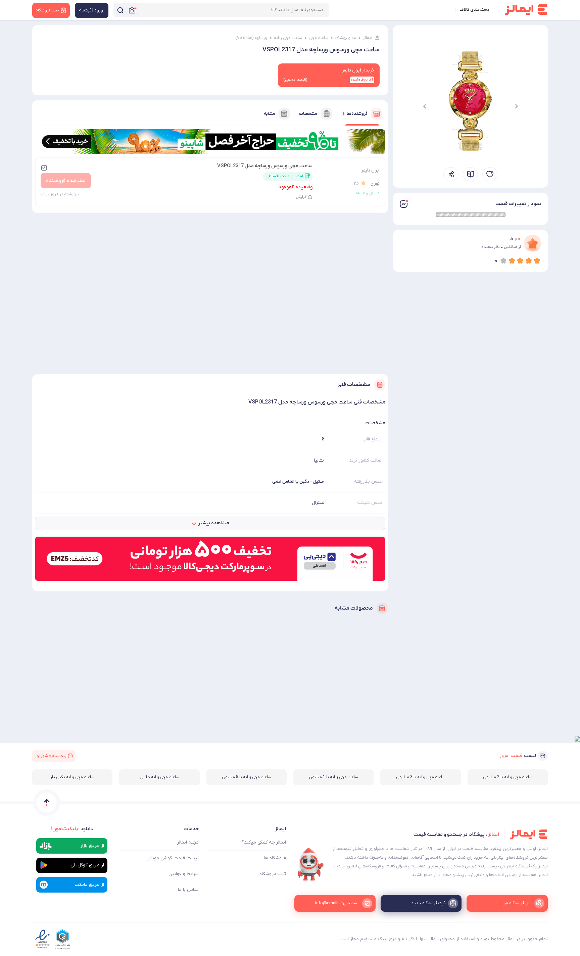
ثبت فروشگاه (272, 874)
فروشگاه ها (275, 858)
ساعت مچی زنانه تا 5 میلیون (246, 777)
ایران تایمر (370, 170)
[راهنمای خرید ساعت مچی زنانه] (470, 174)
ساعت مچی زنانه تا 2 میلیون (507, 777)
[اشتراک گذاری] (450, 174)
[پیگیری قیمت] (489, 174)
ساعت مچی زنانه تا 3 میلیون (420, 777)
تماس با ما (188, 890)
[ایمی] (311, 864)
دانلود (72, 828)
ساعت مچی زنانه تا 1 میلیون (333, 777)
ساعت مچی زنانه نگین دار (72, 777)
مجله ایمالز (188, 842)
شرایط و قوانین (183, 874)
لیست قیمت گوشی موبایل (172, 858)
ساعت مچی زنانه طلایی (159, 777)
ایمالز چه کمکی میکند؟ (264, 842)
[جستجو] (120, 10)
